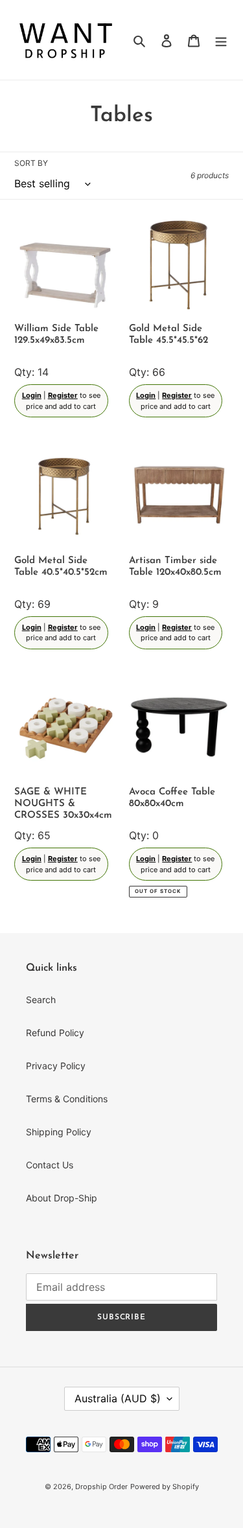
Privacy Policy (56, 1065)
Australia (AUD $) (118, 1398)
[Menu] (221, 39)
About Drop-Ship (61, 1197)
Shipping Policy (58, 1131)
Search (41, 999)
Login (31, 395)
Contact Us (49, 1164)
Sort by (31, 163)
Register (63, 395)
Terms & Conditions (67, 1098)
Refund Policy (55, 1032)
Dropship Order (101, 1486)
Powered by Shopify (164, 1486)
